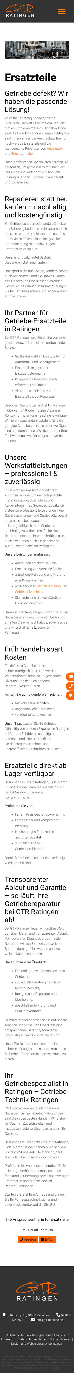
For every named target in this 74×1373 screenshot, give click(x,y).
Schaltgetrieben (23, 153)
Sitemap (65, 1339)
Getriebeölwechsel (28, 592)
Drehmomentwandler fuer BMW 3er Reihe (23, 1362)
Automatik (54, 148)
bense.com (55, 1343)
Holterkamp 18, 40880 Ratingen (27, 1315)
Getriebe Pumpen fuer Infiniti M (15, 1359)
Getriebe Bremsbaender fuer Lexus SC (18, 1357)
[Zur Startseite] (20, 16)
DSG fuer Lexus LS (36, 1359)
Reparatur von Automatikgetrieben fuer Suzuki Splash (30, 1365)
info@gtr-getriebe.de (49, 1320)
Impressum (8, 1339)
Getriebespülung (48, 586)
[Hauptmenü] (61, 12)
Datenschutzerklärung (33, 1339)
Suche (54, 1339)
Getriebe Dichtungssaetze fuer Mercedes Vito (52, 1357)
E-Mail (49, 1239)
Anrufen (29, 1239)
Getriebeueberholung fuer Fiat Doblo (44, 1368)
